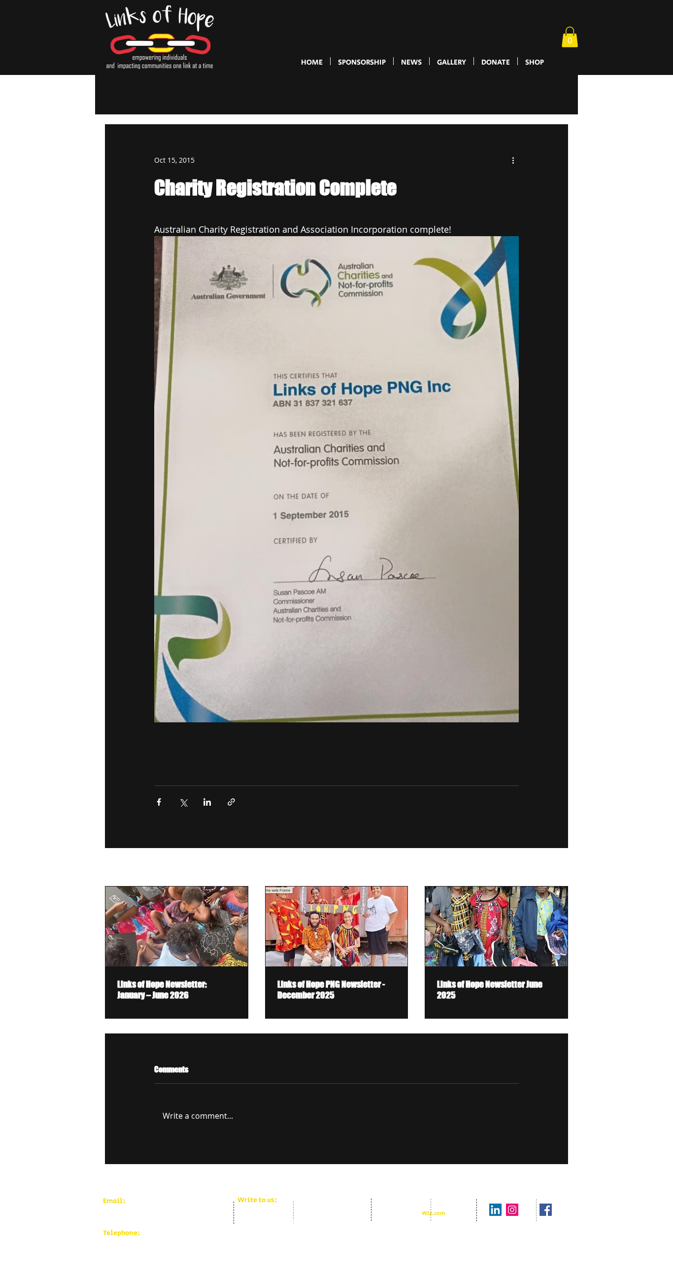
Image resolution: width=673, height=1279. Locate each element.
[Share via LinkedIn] (207, 802)
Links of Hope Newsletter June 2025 (489, 989)
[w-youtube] (529, 1217)
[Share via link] (231, 802)
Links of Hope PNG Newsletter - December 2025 (331, 989)
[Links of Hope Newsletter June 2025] (496, 926)
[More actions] (513, 160)
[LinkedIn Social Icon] (495, 1217)
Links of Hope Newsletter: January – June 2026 (162, 989)
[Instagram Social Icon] (512, 1217)
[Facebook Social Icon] (545, 1217)
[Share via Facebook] (159, 802)
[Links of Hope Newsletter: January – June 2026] (176, 926)
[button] (569, 37)
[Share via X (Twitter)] (183, 802)
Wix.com (433, 1221)
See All (557, 868)
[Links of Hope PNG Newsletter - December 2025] (337, 926)
